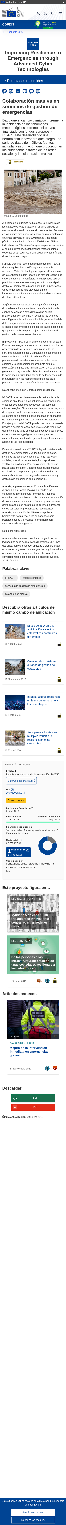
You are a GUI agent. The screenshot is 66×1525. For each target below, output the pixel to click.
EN (11, 91)
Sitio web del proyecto (20, 781)
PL (38, 91)
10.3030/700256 (14, 793)
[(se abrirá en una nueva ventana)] (12, 12)
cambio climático (32, 578)
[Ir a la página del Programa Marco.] (33, 44)
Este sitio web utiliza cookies (18, 1501)
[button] (45, 13)
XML (35, 1098)
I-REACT (10, 578)
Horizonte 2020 (15, 32)
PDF (35, 1107)
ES (18, 91)
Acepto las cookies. (33, 1512)
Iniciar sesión (38, 13)
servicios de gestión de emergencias (25, 586)
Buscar (53, 13)
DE (4, 91)
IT (31, 91)
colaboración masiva (16, 594)
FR (24, 91)
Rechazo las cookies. (33, 1520)
